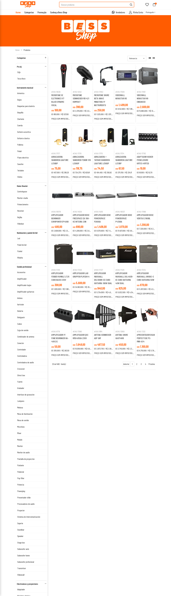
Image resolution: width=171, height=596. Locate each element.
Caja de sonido (22, 330)
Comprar (64, 85)
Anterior (126, 364)
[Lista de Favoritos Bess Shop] (147, 5)
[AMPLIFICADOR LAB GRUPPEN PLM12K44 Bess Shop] (85, 254)
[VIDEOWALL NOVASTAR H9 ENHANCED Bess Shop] (149, 76)
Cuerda (20, 125)
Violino (19, 176)
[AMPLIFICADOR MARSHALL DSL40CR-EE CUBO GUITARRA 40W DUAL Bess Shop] (127, 254)
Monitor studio (22, 198)
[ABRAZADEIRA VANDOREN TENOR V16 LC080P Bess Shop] (85, 138)
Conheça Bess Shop (58, 12)
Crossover (21, 368)
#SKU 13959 (119, 331)
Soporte (20, 523)
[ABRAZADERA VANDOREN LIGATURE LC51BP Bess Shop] (127, 138)
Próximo (151, 364)
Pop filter (20, 478)
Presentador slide (24, 497)
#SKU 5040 (77, 91)
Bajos (19, 99)
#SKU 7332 (141, 331)
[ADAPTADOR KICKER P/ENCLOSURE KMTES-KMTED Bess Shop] (149, 138)
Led (18, 238)
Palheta (20, 144)
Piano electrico (23, 157)
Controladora (22, 355)
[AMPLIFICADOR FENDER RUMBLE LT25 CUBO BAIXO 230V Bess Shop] (63, 254)
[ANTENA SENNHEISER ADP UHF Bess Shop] (106, 316)
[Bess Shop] (27, 4)
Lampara (20, 401)
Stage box (21, 542)
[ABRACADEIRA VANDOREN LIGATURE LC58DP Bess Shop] (63, 138)
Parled (19, 251)
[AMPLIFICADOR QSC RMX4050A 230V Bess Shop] (85, 316)
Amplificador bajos (24, 285)
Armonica (20, 93)
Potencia (20, 484)
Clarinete (20, 119)
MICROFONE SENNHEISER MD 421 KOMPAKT (81, 98)
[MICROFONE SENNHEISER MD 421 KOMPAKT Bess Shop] (85, 76)
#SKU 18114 (98, 331)
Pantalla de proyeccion (26, 459)
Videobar (20, 223)
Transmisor (21, 568)
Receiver (20, 210)
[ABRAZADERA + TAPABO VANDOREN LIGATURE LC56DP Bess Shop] (106, 138)
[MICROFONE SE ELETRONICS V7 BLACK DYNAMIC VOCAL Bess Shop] (63, 76)
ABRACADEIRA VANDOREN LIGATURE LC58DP (59, 160)
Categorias (29, 12)
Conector (20, 343)
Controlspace (22, 191)
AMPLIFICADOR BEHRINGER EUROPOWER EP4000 (60, 218)
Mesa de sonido (23, 420)
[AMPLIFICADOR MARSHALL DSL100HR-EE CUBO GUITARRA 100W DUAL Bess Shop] (106, 254)
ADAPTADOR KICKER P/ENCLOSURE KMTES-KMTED (145, 160)
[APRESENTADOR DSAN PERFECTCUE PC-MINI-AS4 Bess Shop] (149, 316)
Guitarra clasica (23, 138)
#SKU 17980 (77, 331)
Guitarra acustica (24, 131)
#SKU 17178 (77, 153)
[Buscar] (131, 4)
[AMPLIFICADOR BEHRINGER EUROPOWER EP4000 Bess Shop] (63, 196)
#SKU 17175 (98, 153)
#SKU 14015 (98, 211)
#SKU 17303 (77, 269)
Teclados (20, 170)
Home (18, 12)
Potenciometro (22, 204)
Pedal (19, 151)
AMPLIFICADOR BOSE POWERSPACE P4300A (123, 218)
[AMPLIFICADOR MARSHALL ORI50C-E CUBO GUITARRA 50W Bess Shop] (149, 254)
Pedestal (20, 471)
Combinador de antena (25, 336)
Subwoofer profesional (25, 561)
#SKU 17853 (98, 91)
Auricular (20, 304)
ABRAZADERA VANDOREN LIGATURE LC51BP (123, 160)
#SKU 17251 (55, 269)
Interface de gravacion (25, 394)
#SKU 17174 (119, 153)
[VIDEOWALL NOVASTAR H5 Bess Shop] (127, 76)
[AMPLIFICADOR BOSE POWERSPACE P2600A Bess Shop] (106, 196)
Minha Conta (138, 12)
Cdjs (19, 72)
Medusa (20, 407)
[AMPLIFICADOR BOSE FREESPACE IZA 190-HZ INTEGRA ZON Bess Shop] (85, 196)
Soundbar (20, 529)
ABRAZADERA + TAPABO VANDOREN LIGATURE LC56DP (102, 160)
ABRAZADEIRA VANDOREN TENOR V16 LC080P (82, 160)
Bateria (20, 311)
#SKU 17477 (98, 269)
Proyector (21, 510)
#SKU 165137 (120, 211)
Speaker (20, 536)
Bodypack (21, 317)
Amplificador (22, 278)
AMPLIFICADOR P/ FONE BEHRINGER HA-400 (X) (60, 338)
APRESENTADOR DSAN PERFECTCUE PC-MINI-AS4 (146, 338)
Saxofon (20, 164)
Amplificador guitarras (25, 291)
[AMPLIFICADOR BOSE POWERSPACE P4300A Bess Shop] (127, 196)
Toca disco (21, 78)
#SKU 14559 (77, 211)
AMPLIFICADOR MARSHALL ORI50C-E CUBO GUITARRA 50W (145, 276)
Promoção (42, 12)
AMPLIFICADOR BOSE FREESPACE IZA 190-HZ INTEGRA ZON (81, 218)
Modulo (19, 439)
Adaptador (21, 589)
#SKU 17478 (119, 269)
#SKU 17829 (119, 91)
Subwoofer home (23, 555)
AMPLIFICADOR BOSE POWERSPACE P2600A (102, 218)
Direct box (21, 375)
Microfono (21, 426)
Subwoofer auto (23, 549)
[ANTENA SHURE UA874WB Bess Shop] (127, 316)
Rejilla (19, 217)
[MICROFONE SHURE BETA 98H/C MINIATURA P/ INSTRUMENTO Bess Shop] (106, 76)
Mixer (19, 433)
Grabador (20, 388)
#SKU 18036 (55, 91)
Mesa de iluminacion (25, 413)
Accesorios (21, 272)
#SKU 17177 (55, 153)
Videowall (20, 574)
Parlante (20, 465)
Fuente (19, 381)
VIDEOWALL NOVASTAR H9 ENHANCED (142, 98)
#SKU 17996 (141, 211)
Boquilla (20, 112)
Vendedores (120, 12)
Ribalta (20, 257)
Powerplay (21, 491)
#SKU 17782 (141, 153)
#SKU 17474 (141, 269)
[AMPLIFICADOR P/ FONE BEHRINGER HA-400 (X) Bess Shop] (63, 316)
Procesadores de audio (26, 503)
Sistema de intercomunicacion (28, 516)
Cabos (19, 323)
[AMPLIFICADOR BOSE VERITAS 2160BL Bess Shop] (149, 196)
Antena (19, 298)
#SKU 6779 (55, 331)
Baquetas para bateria (26, 106)
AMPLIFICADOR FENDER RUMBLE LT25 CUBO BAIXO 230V (60, 276)
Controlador (21, 349)
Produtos (27, 50)
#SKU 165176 (56, 211)
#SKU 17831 (141, 91)
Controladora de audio (25, 362)
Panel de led (21, 244)
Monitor (20, 446)
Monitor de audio (23, 452)
